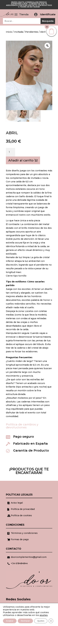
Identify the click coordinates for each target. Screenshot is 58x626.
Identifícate (48, 14)
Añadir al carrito (21, 160)
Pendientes (31, 31)
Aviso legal (17, 502)
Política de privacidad (23, 509)
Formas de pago (20, 539)
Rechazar (25, 621)
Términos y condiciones (24, 533)
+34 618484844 (19, 563)
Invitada (18, 31)
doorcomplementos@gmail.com (29, 557)
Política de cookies (21, 515)
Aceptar (9, 621)
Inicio (9, 31)
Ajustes (40, 621)
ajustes (44, 615)
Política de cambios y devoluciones (22, 426)
